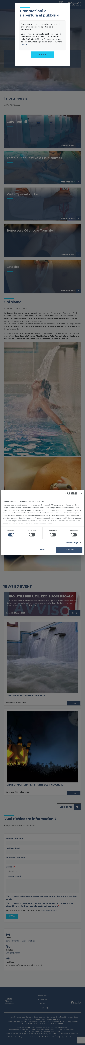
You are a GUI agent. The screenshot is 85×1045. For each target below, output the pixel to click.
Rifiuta (42, 550)
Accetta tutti (69, 550)
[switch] (32, 535)
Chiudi (42, 55)
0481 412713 (26, 44)
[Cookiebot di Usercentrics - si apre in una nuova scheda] (67, 493)
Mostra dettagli (72, 543)
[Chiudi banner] (81, 493)
